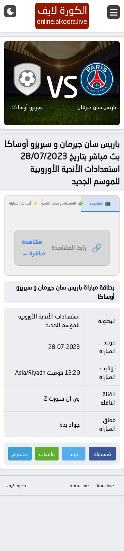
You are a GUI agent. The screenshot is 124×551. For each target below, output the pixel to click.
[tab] (100, 204)
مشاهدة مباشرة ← (33, 247)
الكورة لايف (18, 485)
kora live (105, 485)
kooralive (79, 485)
